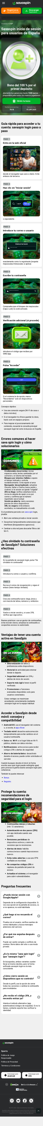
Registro (7, 781)
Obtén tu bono (23, 101)
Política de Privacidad (9, 1062)
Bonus (6, 778)
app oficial (20, 728)
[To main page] (21, 3)
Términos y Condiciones (10, 1066)
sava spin (29, 512)
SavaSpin (4, 23)
